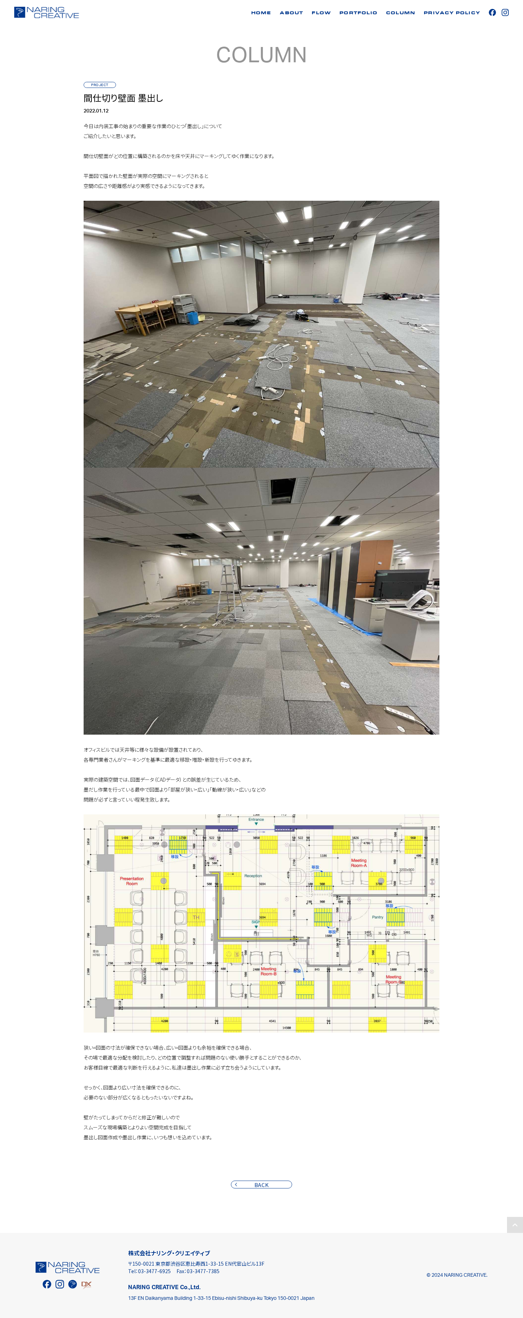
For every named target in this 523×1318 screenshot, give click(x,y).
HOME (261, 13)
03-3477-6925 (154, 1271)
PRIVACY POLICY (452, 13)
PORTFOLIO (358, 13)
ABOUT (291, 13)
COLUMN (400, 13)
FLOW (321, 13)
